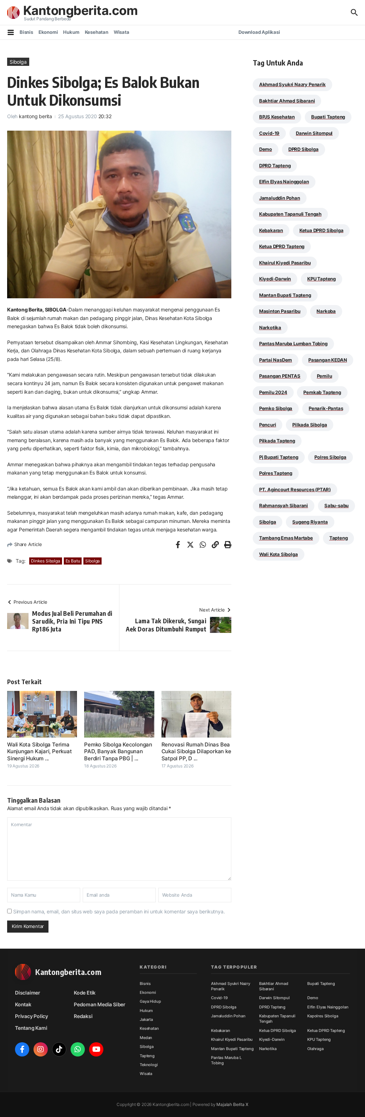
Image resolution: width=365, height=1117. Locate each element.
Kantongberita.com (80, 10)
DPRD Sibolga (303, 149)
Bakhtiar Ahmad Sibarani (287, 101)
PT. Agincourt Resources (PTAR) (295, 489)
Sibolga (18, 62)
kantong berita (35, 116)
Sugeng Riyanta (310, 522)
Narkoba (326, 311)
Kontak (23, 1004)
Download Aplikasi (259, 32)
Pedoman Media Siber (99, 1004)
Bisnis (26, 32)
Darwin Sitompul (314, 133)
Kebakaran (271, 230)
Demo (265, 149)
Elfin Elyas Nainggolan (284, 181)
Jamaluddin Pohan (279, 198)
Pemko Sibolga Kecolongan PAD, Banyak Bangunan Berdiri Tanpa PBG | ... (118, 751)
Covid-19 (269, 133)
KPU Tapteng (321, 279)
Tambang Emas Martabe (286, 538)
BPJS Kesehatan (277, 117)
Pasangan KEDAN (327, 360)
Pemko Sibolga (275, 408)
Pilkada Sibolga (309, 425)
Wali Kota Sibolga (278, 554)
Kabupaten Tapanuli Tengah (290, 214)
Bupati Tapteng (328, 117)
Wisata (121, 32)
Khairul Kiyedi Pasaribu (285, 263)
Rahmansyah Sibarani (283, 505)
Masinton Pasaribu (279, 311)
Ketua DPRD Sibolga (321, 230)
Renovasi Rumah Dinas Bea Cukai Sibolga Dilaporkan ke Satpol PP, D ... (196, 751)
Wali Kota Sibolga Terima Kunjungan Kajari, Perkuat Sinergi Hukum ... (39, 751)
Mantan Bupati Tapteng (285, 295)
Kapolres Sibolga (322, 1015)
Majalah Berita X (232, 1104)
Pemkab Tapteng (322, 392)
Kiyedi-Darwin (275, 279)
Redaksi (83, 1016)
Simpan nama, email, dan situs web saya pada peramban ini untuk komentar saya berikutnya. (119, 911)
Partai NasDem (275, 360)
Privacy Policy (31, 1016)
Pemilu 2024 (273, 392)
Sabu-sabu (336, 505)
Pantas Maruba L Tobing (226, 1060)
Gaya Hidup (150, 1001)
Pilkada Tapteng (277, 441)
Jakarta (146, 1019)
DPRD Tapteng (275, 165)
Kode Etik (85, 993)
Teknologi (149, 1064)
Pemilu (324, 376)
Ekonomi (48, 32)
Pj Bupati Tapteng (278, 457)
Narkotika (270, 327)
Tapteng (338, 538)
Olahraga (315, 1048)
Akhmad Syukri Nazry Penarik (292, 84)
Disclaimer (27, 993)
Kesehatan (96, 32)
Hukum (71, 32)
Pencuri (267, 425)
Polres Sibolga (330, 457)
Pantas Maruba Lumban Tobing (293, 343)
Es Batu (73, 560)
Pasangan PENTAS (279, 376)
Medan (146, 1037)
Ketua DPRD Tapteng (282, 246)
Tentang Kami (31, 1028)
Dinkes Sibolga (45, 560)
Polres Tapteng (275, 473)
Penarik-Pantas (326, 408)
